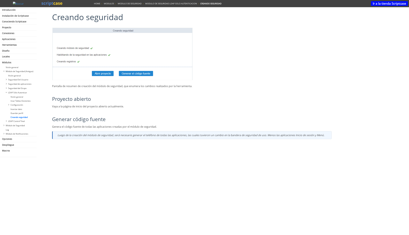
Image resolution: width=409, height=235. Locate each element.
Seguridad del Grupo (17, 88)
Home (97, 3)
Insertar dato (16, 109)
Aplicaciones (8, 39)
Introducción (9, 9)
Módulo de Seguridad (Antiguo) (19, 71)
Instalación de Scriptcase (15, 15)
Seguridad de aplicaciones (19, 84)
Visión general (12, 67)
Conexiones (8, 33)
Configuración (17, 105)
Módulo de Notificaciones (17, 133)
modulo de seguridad (130, 3)
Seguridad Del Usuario (18, 79)
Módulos (6, 62)
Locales (6, 56)
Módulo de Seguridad (15, 125)
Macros (6, 150)
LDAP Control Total (16, 121)
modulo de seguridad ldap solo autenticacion (171, 3)
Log (7, 129)
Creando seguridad (19, 117)
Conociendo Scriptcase (14, 21)
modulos (109, 3)
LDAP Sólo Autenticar (17, 92)
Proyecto (6, 27)
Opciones (7, 138)
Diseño (5, 50)
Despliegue (8, 144)
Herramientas (9, 44)
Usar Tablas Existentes (21, 101)
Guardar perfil (17, 113)
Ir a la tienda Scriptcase (389, 3)
